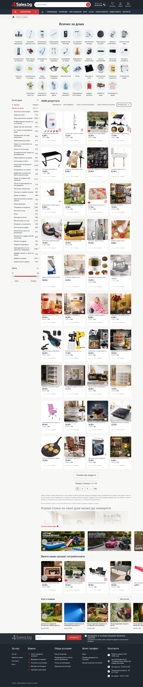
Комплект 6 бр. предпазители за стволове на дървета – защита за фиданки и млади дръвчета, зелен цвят (120, 315)
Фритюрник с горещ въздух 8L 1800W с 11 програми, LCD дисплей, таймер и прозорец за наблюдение (97, 351)
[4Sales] (22, 4)
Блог (85, 12)
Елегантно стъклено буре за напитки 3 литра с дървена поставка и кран (96, 422)
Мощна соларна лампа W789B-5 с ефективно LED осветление (51, 277)
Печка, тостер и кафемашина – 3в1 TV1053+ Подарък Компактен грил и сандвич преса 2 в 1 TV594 (97, 387)
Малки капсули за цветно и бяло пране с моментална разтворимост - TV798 (96, 205)
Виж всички (124, 599)
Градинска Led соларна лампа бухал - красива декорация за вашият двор (74, 169)
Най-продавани (75, 12)
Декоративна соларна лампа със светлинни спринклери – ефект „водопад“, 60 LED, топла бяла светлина (51, 205)
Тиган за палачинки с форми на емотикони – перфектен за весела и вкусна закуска (51, 458)
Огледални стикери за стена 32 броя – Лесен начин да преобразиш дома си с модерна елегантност (74, 387)
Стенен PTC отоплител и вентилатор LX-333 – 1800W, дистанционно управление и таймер (73, 315)
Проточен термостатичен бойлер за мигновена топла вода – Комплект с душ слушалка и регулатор (96, 241)
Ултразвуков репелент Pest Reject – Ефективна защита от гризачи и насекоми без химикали (51, 133)
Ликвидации (52, 12)
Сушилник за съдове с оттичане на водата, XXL (118, 277)
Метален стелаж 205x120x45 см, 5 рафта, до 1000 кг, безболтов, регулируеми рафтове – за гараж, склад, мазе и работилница (50, 387)
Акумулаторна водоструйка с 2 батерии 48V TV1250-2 (97, 133)
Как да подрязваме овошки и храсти (119, 624)
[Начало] (42, 11)
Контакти (126, 12)
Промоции (63, 12)
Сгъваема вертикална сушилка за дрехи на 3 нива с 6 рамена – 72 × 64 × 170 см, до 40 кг (74, 205)
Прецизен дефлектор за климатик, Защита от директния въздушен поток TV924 (119, 169)
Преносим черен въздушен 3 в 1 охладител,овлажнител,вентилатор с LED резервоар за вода (97, 458)
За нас (91, 12)
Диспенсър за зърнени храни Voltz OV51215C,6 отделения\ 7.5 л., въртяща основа (97, 277)
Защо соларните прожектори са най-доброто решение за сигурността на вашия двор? (74, 624)
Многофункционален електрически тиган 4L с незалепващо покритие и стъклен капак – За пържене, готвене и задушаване (73, 422)
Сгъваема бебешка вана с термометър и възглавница (73, 277)
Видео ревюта (115, 12)
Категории (26, 12)
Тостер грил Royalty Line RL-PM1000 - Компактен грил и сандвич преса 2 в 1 (73, 241)
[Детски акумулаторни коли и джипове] (109, 541)
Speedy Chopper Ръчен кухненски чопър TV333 (118, 241)
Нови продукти (102, 12)
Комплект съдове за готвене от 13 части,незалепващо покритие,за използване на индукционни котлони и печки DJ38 (97, 169)
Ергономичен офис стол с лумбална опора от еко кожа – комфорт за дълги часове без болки (74, 458)
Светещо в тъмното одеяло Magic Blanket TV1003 (96, 315)
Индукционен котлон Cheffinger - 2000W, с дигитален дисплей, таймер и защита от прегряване (120, 422)
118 (95, 489)
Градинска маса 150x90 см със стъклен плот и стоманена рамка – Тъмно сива (120, 583)
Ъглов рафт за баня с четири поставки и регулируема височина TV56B (74, 133)
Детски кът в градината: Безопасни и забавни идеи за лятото (50, 624)
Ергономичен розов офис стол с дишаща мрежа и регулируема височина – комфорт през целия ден (51, 422)
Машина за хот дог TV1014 (50, 315)
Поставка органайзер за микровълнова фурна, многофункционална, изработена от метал (49, 169)
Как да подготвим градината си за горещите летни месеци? (97, 624)
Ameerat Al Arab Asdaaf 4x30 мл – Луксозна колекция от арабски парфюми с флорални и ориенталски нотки (51, 583)
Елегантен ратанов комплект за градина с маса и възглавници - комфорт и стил (97, 583)
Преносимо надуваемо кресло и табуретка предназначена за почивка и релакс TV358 (51, 241)
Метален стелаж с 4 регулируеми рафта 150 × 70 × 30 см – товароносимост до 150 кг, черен (120, 205)
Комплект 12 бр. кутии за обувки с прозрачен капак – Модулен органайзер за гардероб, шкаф (119, 387)
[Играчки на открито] (63, 541)
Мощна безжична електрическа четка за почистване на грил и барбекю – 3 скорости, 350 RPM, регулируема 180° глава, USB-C (51, 351)
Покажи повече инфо (48, 526)
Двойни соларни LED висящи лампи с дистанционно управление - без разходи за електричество (120, 133)
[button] (25, 101)
